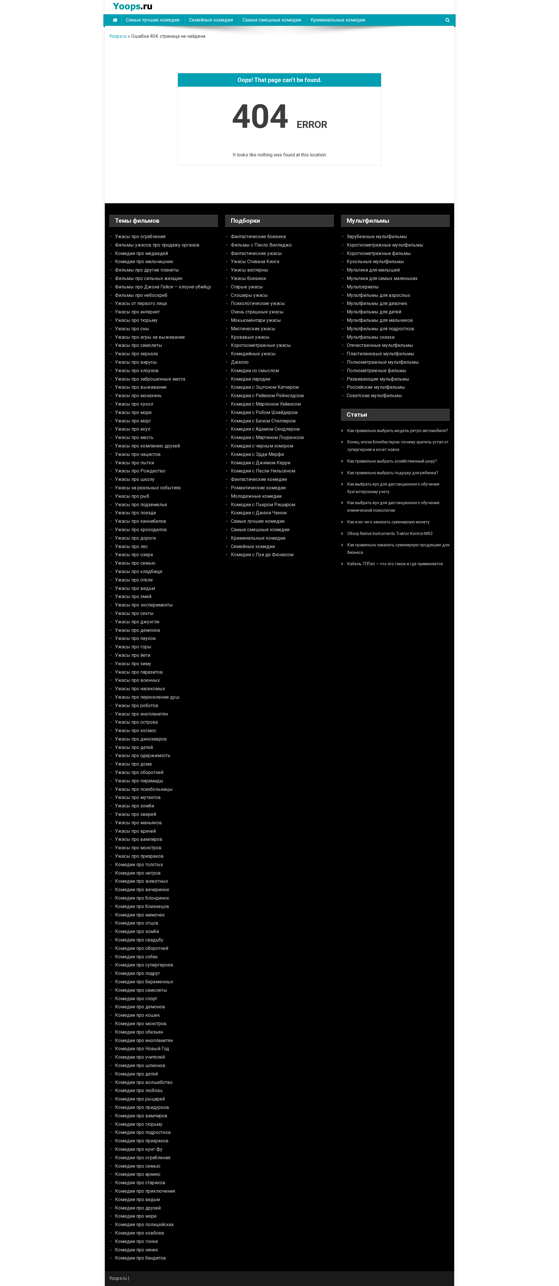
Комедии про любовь (139, 1090)
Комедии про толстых (139, 864)
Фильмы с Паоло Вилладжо (261, 245)
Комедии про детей (136, 1074)
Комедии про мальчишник (144, 261)
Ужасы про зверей (135, 814)
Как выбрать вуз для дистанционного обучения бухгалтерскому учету (393, 488)
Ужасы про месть (134, 437)
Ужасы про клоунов (137, 370)
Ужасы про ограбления (140, 236)
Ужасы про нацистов (138, 454)
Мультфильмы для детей (374, 312)
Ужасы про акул (132, 429)
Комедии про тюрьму (138, 1124)
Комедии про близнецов (142, 906)
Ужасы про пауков (135, 638)
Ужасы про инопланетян (141, 714)
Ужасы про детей (134, 747)
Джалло (240, 362)
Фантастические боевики (258, 236)
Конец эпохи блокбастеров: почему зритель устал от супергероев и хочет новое (398, 446)
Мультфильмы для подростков (380, 328)
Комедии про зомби (137, 931)
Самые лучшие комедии (152, 20)
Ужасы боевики (248, 278)
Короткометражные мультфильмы (385, 245)
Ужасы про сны (132, 328)
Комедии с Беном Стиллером (263, 421)
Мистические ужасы (253, 328)
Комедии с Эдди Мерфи (257, 454)
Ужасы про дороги (135, 538)
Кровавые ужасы (250, 337)
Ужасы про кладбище (138, 571)
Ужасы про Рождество (140, 471)
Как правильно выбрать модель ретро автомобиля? (397, 430)
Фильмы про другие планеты (147, 270)
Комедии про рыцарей (140, 1099)
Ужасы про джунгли (137, 622)
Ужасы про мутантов (138, 797)
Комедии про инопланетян (144, 1040)
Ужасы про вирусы (136, 362)
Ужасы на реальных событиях (148, 488)
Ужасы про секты (134, 613)
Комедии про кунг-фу (138, 1149)
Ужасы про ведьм (135, 588)
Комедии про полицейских (144, 1224)
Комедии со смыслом (255, 370)
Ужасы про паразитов (139, 672)
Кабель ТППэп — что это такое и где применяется (395, 563)
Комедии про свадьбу (139, 940)
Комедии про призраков (142, 1141)
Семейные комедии (211, 20)
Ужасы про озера (134, 554)
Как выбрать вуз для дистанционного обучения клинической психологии (393, 506)
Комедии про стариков (140, 1182)
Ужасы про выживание (141, 387)
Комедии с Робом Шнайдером (264, 412)
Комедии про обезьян (139, 1032)
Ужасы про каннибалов (140, 521)
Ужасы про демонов (137, 630)
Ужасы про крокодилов (141, 529)
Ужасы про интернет (137, 312)
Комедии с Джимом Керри (260, 462)
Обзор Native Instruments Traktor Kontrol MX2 (390, 533)
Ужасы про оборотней (139, 772)
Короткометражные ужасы (261, 345)
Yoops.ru (118, 36)
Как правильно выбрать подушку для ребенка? (392, 472)
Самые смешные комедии (272, 20)
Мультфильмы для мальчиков (380, 320)
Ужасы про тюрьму (136, 320)
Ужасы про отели (134, 580)
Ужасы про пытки (134, 462)
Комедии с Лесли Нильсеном (263, 471)
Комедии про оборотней (141, 948)
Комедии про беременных (144, 981)
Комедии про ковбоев (139, 1233)
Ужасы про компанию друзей (147, 446)
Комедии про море (136, 1216)
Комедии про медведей (141, 253)
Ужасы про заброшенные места (150, 379)
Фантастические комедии (259, 479)
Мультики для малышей (373, 270)
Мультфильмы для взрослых (378, 295)
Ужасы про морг (133, 421)
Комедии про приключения (145, 1191)
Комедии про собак (136, 956)
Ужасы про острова (136, 722)
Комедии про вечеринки (142, 889)
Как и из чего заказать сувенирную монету (388, 522)
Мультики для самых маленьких (382, 278)
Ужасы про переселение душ (147, 697)
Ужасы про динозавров (141, 739)
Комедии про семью (137, 1166)
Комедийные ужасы (253, 353)
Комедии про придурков (142, 1107)
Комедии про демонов (140, 1006)
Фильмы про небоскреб (141, 295)
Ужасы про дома (133, 764)
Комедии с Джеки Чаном (258, 513)
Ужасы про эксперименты (144, 605)
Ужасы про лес (131, 546)
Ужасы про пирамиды (139, 781)
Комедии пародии (250, 379)
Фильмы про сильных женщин (148, 278)
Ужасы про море (133, 412)
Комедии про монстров (141, 1023)
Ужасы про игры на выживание (150, 337)
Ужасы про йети (132, 655)
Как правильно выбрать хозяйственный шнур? (392, 461)
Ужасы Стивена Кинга (255, 261)
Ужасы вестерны (249, 270)
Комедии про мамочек (140, 915)
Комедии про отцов (136, 923)
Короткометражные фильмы (379, 253)
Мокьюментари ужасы (256, 320)
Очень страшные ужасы (257, 312)
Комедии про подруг (137, 973)
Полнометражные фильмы (376, 370)
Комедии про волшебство (144, 1082)
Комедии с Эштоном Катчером (265, 387)
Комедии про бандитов (140, 1258)
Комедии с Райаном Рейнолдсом (267, 395)
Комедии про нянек (136, 1250)
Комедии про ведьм (137, 1199)
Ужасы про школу (135, 479)
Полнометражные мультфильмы (383, 362)
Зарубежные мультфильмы (377, 236)
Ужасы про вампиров (138, 839)
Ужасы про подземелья (141, 504)
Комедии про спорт (136, 998)
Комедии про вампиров (141, 1116)
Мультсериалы (363, 287)
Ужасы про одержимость (142, 755)
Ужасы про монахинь (138, 395)
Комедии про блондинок (142, 898)
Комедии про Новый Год (142, 1048)
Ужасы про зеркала (136, 353)
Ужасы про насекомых (140, 688)
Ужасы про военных (137, 680)
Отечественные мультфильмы (380, 345)
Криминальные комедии (338, 20)
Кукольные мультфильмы (375, 261)
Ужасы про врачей (135, 831)
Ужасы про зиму (133, 663)
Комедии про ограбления (142, 1157)
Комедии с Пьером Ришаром (263, 504)
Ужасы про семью (135, 563)
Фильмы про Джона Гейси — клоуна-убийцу (163, 287)
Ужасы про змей (133, 596)
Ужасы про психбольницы (144, 789)
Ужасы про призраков (139, 856)
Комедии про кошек (137, 1015)
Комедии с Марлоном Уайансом (266, 404)
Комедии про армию (137, 1174)
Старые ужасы (247, 287)
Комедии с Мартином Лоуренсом (267, 437)
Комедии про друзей (138, 1208)
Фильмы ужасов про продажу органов (157, 245)
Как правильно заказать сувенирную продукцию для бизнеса (398, 549)
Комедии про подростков (143, 1132)
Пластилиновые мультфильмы (380, 353)
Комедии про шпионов (140, 1065)
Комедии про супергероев (144, 965)
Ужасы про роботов (136, 705)
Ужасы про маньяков (138, 822)
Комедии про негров (138, 873)
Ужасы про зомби (134, 806)
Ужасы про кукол (134, 404)
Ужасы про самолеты (138, 345)
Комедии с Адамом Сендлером (265, 429)
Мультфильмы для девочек (377, 303)
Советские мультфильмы (374, 395)
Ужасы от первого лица (141, 303)
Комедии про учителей (140, 1057)
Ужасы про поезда (135, 513)
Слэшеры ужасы (249, 295)
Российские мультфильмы (376, 387)
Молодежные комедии (256, 496)
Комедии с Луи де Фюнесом (262, 554)
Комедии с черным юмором (262, 446)
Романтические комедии (258, 488)
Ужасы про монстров (138, 847)
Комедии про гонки (136, 1241)
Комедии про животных (141, 881)
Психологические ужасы (258, 303)
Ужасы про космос (135, 730)
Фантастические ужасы (256, 253)
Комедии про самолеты (141, 990)
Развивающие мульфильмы (378, 379)
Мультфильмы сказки (371, 337)
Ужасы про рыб (132, 496)
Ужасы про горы (133, 647)
